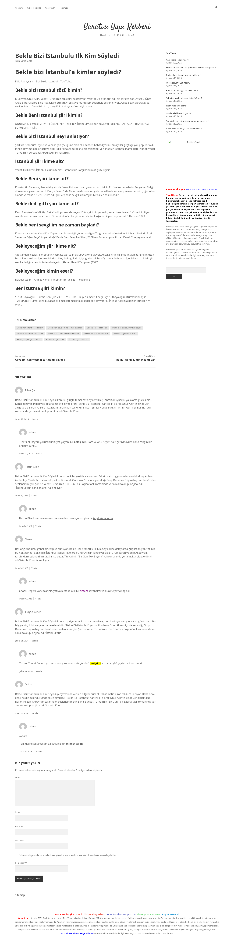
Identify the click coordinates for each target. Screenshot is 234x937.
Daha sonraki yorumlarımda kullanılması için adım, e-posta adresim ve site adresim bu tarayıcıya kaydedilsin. (68, 855)
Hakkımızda (64, 8)
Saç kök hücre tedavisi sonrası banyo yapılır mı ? (187, 121)
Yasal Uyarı (50, 8)
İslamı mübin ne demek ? (177, 105)
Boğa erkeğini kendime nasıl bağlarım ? (183, 75)
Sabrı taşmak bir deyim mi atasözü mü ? (184, 98)
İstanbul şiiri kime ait (78, 339)
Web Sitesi (19, 840)
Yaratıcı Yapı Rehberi (117, 27)
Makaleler (29, 320)
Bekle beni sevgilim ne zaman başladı (65, 327)
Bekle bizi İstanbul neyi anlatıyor (126, 327)
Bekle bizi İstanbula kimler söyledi (63, 333)
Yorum (18, 777)
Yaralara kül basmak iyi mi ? (178, 113)
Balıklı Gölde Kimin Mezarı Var (135, 359)
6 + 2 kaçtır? (21, 863)
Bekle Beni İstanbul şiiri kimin (30, 327)
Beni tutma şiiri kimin (55, 339)
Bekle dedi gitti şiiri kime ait (96, 333)
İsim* (17, 812)
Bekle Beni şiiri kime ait (97, 327)
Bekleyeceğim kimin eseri (124, 333)
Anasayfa (19, 8)
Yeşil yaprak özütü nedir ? (177, 60)
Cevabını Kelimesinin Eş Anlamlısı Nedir (40, 359)
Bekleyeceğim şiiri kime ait (29, 339)
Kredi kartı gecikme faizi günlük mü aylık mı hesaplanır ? (191, 67)
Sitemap (20, 895)
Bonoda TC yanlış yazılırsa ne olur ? (182, 90)
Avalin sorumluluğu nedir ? (178, 82)
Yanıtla (35, 419)
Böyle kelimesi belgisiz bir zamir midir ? (184, 128)
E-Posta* (19, 826)
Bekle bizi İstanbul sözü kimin (30, 333)
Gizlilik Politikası (34, 8)
